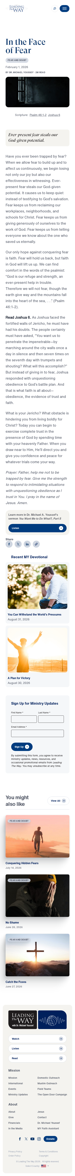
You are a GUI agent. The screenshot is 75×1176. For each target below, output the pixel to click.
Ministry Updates (18, 1094)
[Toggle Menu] (64, 8)
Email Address (19, 727)
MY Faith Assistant (48, 1128)
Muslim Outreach (47, 1083)
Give (11, 1117)
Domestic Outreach (49, 1078)
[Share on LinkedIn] (27, 544)
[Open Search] (54, 8)
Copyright (43, 1155)
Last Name (44, 712)
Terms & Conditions (48, 1151)
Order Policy (14, 1155)
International (15, 1083)
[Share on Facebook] (9, 544)
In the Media (15, 1128)
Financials (14, 1123)
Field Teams (44, 1089)
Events (12, 1089)
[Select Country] (45, 1166)
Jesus (41, 1111)
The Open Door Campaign (52, 1094)
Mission (12, 1078)
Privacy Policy (15, 1151)
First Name (17, 712)
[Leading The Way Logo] (17, 8)
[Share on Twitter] (18, 544)
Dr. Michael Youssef (49, 1123)
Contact (42, 1117)
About (11, 1111)
